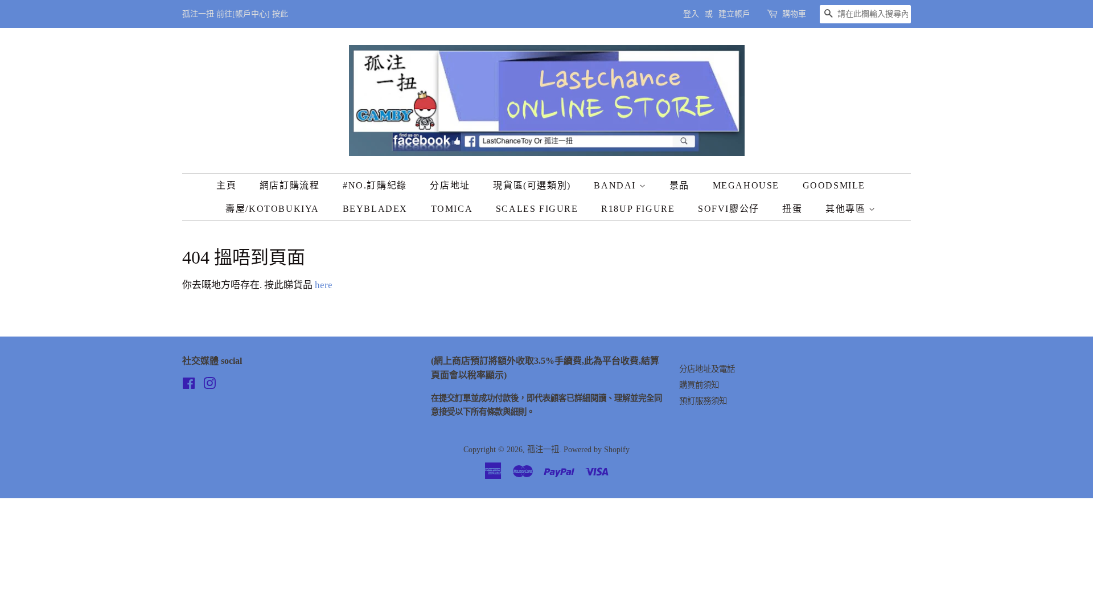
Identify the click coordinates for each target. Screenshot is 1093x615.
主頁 (226, 185)
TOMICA (452, 209)
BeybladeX (375, 209)
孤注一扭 (543, 449)
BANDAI (616, 185)
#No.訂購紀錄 (375, 185)
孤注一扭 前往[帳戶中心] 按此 (235, 14)
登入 (691, 14)
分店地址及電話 (707, 369)
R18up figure (638, 209)
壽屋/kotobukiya (272, 209)
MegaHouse (746, 185)
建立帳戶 (734, 14)
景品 (679, 185)
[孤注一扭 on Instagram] (209, 385)
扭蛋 (792, 209)
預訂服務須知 (703, 400)
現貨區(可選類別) (531, 185)
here (323, 285)
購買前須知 (699, 385)
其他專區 (847, 209)
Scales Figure (537, 209)
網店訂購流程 (290, 185)
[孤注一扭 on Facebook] (188, 385)
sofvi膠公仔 (728, 209)
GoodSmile (834, 185)
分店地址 (450, 185)
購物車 (794, 14)
